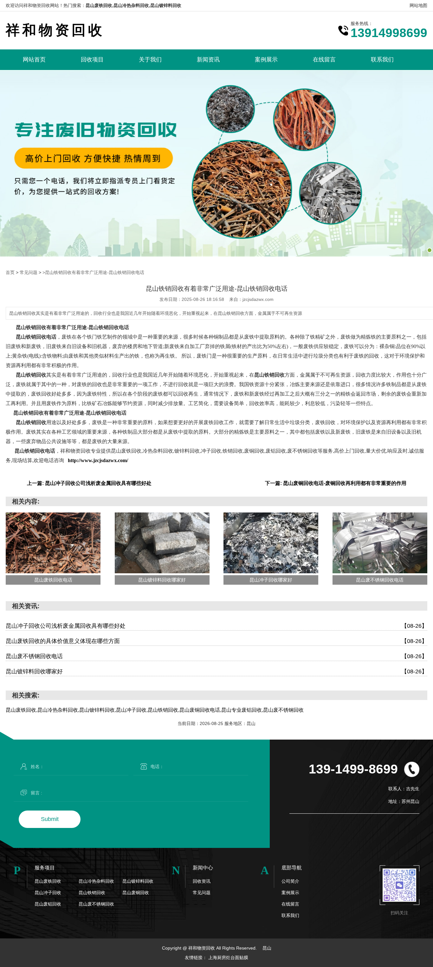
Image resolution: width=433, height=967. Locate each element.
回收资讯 (201, 881)
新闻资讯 (208, 59)
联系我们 (382, 59)
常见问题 (28, 272)
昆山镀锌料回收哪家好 (216, 671)
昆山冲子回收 (48, 892)
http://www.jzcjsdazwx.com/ (98, 460)
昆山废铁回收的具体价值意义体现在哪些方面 (216, 641)
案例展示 (266, 59)
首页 (10, 272)
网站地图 (418, 5)
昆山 (266, 948)
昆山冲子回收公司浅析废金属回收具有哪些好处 (216, 626)
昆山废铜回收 (135, 892)
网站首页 (34, 59)
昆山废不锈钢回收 (96, 904)
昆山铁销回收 (92, 892)
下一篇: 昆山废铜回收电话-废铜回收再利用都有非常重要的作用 (335, 483)
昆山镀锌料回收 (137, 881)
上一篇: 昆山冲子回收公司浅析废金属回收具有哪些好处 (89, 483)
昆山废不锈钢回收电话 (216, 656)
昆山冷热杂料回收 (96, 881)
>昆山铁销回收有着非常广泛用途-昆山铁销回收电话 (93, 272)
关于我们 (150, 59)
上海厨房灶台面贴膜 (228, 957)
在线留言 (324, 59)
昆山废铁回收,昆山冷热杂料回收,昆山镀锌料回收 (133, 5)
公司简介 (290, 881)
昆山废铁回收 (48, 881)
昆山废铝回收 (48, 904)
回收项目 (92, 59)
